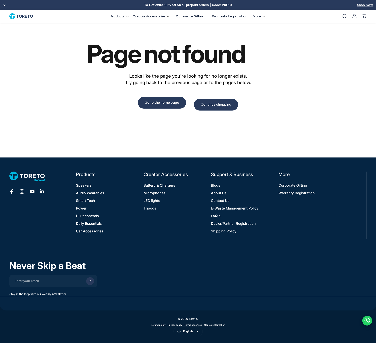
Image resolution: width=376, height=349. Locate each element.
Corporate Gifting (292, 185)
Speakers (84, 185)
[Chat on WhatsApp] (367, 321)
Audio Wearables (90, 193)
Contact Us (220, 201)
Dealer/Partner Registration (233, 223)
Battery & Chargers (159, 185)
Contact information (214, 325)
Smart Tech (85, 201)
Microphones (154, 193)
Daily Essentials (89, 223)
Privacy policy (175, 325)
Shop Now (365, 5)
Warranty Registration (296, 193)
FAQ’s (216, 216)
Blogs (215, 185)
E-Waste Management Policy (234, 208)
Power (81, 208)
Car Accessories (89, 231)
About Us (219, 193)
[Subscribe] (90, 281)
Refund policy (158, 325)
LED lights (152, 201)
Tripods (150, 208)
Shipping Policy (223, 231)
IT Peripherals (87, 216)
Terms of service (193, 325)
